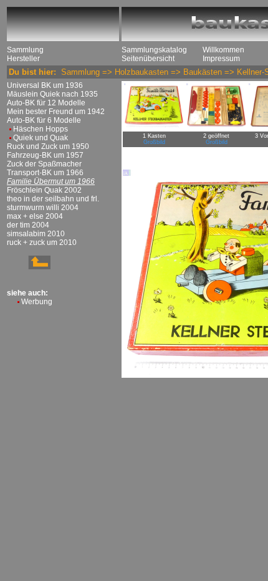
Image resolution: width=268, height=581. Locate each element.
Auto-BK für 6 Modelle (44, 120)
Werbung (36, 301)
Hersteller (23, 58)
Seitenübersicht (148, 58)
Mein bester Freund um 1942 (56, 111)
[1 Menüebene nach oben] (28, 266)
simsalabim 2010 (36, 233)
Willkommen (223, 50)
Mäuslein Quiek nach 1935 (52, 94)
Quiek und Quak (40, 137)
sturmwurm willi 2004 (43, 207)
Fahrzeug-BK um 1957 (45, 155)
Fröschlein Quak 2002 (44, 190)
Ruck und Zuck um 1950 (48, 146)
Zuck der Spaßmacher (44, 164)
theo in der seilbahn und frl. (53, 198)
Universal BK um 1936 (45, 85)
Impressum (221, 58)
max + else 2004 (35, 216)
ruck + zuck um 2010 (42, 242)
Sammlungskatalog (154, 50)
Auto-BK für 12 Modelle (46, 102)
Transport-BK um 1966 (45, 172)
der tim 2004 (28, 225)
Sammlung (25, 50)
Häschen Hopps (40, 129)
